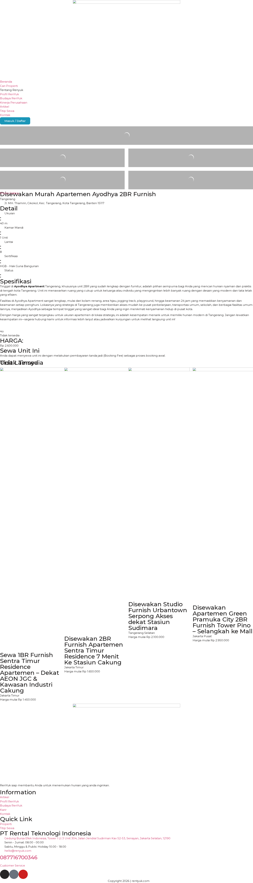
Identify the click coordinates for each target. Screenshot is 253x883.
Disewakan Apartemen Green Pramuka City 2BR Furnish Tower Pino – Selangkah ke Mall (222, 619)
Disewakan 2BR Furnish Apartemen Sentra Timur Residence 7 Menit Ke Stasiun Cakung (93, 650)
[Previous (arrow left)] (6, 441)
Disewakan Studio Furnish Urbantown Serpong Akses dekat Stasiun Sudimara (157, 616)
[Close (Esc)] (249, 4)
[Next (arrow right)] (246, 441)
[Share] (241, 4)
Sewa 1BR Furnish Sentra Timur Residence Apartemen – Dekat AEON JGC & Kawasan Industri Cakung (29, 672)
